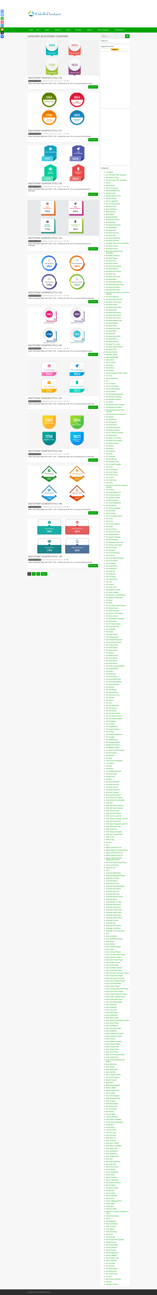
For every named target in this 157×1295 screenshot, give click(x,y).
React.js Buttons (111, 1169)
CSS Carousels (110, 456)
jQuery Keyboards (111, 1007)
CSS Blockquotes (111, 422)
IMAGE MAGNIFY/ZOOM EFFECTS (117, 850)
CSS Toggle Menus (112, 726)
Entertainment (110, 755)
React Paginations (111, 1154)
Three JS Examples (112, 1224)
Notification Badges (112, 1104)
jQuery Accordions (111, 936)
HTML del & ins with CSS (114, 816)
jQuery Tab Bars (111, 1072)
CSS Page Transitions (112, 626)
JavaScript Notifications (113, 904)
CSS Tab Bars (110, 697)
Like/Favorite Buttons (112, 1077)
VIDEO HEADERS (111, 1261)
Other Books (110, 1111)
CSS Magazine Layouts (113, 590)
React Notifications (112, 1151)
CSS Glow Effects (111, 529)
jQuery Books (110, 941)
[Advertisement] (96, 13)
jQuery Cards (110, 949)
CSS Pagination (110, 629)
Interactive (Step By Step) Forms (116, 862)
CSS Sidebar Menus (112, 669)
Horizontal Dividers (112, 787)
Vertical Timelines (111, 1255)
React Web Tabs (111, 1164)
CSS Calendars (110, 451)
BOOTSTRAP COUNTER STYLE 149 (45, 556)
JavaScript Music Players (114, 902)
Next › (44, 574)
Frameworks (110, 769)
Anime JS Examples (112, 188)
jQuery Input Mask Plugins (114, 1002)
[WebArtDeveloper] (44, 16)
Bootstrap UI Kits (111, 349)
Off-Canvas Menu (111, 1109)
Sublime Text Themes (112, 1216)
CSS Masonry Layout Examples (116, 595)
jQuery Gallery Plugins (113, 986)
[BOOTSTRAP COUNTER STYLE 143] (63, 431)
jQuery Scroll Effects (112, 1052)
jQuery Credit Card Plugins (114, 970)
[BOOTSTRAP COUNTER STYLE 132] (63, 218)
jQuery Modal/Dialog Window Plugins (117, 1020)
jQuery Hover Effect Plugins (114, 991)
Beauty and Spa (110, 212)
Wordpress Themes (112, 1284)
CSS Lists (109, 582)
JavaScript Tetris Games (113, 925)
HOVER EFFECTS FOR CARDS (115, 800)
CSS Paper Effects (112, 634)
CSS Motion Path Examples (114, 613)
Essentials (109, 758)
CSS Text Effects (111, 708)
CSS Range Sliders (112, 650)
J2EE (107, 870)
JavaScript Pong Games (113, 907)
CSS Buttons (110, 446)
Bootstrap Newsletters (113, 287)
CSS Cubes (109, 483)
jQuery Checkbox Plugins (113, 957)
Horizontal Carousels (112, 784)
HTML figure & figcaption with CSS (117, 824)
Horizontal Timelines (112, 792)
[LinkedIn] (2, 26)
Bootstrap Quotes (111, 310)
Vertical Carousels (111, 1247)
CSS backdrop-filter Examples (115, 405)
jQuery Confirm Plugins (113, 962)
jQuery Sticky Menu (112, 1069)
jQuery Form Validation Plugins (115, 981)
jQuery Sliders (110, 1067)
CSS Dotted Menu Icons (113, 492)
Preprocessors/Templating (114, 1122)
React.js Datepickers (112, 1172)
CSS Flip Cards (110, 511)
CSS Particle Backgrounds (114, 640)
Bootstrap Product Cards (113, 302)
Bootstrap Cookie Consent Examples (117, 243)
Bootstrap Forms (111, 261)
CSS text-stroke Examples (114, 719)
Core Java (109, 376)
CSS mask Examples (112, 592)
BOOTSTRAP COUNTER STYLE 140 (45, 345)
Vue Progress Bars (112, 1274)
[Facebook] (2, 11)
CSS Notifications (111, 621)
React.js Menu (110, 1175)
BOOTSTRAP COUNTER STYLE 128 (45, 183)
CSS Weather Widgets (113, 742)
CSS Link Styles (111, 576)
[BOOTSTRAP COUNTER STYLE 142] (63, 378)
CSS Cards (109, 454)
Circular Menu (110, 368)
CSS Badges (110, 417)
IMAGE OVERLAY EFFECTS (114, 853)
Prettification (110, 1125)
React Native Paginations (114, 1146)
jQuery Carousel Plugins (113, 952)
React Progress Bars (112, 1156)
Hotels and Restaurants (113, 795)
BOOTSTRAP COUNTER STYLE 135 (45, 292)
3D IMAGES (109, 172)
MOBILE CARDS (111, 1088)
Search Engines (110, 1193)
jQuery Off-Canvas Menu (113, 1028)
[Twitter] (2, 15)
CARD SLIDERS (111, 362)
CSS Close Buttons (112, 469)
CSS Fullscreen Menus (113, 524)
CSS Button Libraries (112, 443)
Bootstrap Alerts (111, 222)
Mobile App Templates (113, 1085)
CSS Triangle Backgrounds (114, 734)
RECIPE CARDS (111, 1185)
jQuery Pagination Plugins (114, 1036)
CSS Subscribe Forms (113, 695)
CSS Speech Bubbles (112, 684)
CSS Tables (109, 700)
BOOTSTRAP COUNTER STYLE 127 (45, 130)
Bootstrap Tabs (110, 333)
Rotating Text (110, 1190)
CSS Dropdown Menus (113, 497)
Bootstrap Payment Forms (114, 299)
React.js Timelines (111, 1177)
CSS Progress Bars (112, 645)
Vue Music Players (112, 1268)
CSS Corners (110, 477)
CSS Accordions (111, 391)
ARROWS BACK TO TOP (113, 196)
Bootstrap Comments (112, 241)
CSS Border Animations (113, 427)
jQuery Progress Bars (112, 1047)
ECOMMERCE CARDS (112, 747)
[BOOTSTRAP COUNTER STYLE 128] (63, 163)
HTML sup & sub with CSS (114, 834)
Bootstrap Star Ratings (113, 328)
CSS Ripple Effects (112, 655)
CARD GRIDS (110, 360)
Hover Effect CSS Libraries (114, 797)
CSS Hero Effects (111, 547)
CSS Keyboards (111, 574)
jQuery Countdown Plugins (114, 968)
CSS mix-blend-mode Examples (116, 605)
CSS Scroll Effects (111, 658)
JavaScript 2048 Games (113, 873)
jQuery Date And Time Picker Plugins (117, 973)
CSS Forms (109, 519)
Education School (111, 753)
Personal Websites (112, 1117)
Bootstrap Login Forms (113, 276)
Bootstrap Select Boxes (113, 318)
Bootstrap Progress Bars (114, 307)
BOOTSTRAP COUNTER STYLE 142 (45, 398)
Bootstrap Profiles (111, 305)
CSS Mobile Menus (112, 608)
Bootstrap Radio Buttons (113, 312)
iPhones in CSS (110, 868)
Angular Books (110, 185)
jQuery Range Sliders (112, 1049)
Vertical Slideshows (112, 1253)
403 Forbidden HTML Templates (116, 175)
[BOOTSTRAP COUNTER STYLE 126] (63, 57)
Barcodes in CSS (111, 206)
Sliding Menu (110, 1206)
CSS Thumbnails (111, 721)
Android (108, 183)
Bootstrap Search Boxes (113, 315)
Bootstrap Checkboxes (113, 238)
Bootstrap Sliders (111, 326)
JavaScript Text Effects (113, 928)
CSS (38, 30)
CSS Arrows (109, 402)
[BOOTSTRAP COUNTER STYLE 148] (63, 483)
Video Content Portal (112, 1258)
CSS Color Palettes (112, 472)
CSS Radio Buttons (112, 647)
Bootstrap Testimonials (113, 336)
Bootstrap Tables (111, 331)
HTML (68, 30)
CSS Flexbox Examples (113, 508)
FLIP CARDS (110, 763)
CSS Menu (109, 600)
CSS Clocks (109, 467)
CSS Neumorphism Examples (115, 619)
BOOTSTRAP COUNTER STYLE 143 (45, 451)
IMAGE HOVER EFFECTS (113, 847)
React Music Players (112, 1143)
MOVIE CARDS (110, 1093)
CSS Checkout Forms (112, 462)
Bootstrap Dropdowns (113, 255)
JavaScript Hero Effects (113, 889)
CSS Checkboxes (111, 459)
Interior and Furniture (112, 865)
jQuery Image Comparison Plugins (116, 994)
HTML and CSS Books (113, 811)
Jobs (107, 933)
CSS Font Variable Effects (114, 516)
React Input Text (111, 1138)
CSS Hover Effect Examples (114, 558)
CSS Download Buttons (113, 495)
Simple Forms (110, 1198)
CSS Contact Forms (112, 475)
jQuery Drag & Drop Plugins (114, 975)
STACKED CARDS (111, 1209)
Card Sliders (109, 365)
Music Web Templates (113, 1096)
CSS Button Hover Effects (114, 440)
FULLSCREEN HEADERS (113, 771)
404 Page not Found (112, 177)
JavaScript (58, 30)
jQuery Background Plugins (114, 939)
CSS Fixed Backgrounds (113, 503)
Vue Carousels (110, 1263)
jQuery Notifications (112, 1025)
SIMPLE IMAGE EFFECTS (114, 1201)
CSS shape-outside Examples (115, 666)
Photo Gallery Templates (113, 1119)
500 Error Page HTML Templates (116, 180)
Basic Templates (111, 209)
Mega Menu (109, 1082)
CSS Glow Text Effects (113, 532)
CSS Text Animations (112, 705)
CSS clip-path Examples (113, 464)
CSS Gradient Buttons (112, 534)
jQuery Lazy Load (111, 1010)
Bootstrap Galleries (112, 263)
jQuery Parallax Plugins (113, 1044)
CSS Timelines (110, 724)
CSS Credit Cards (111, 480)
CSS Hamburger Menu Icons (115, 542)
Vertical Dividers (111, 1250)
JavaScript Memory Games (114, 897)
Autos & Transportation (113, 204)
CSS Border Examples (113, 430)
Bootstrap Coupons (112, 248)
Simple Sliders (110, 1204)
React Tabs (109, 1159)
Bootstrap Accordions (112, 220)
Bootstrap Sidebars (112, 323)
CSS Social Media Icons (113, 679)
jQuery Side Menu (111, 1064)
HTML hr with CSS (111, 829)
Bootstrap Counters (34, 81)
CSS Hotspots (110, 555)
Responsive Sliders (112, 1188)
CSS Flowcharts (111, 513)
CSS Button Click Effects (113, 438)
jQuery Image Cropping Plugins (115, 997)
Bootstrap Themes (111, 339)
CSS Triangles (110, 737)
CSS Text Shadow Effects (114, 716)
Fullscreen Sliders (111, 774)
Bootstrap (78, 30)
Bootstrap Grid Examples (113, 266)
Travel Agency (110, 1229)
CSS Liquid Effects (112, 579)
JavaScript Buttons (112, 881)
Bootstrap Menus (111, 279)
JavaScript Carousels (112, 883)
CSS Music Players (112, 616)
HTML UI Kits (110, 837)
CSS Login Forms (111, 587)
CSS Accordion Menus (113, 389)
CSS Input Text (110, 571)
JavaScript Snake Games (113, 915)
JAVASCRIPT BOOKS (112, 878)
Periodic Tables (111, 1114)
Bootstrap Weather (112, 352)
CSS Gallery (109, 526)
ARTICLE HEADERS (112, 201)
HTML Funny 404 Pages (113, 826)
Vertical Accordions (112, 1245)
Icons (107, 845)
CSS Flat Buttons (111, 505)
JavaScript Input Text (112, 891)
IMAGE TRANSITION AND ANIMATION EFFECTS (114, 859)
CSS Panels (109, 632)
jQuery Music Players (112, 1023)
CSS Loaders (110, 584)
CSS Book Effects (111, 425)
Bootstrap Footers (111, 258)
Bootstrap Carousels (112, 233)
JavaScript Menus (111, 899)
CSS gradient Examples (113, 537)
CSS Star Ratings (111, 690)
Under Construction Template (115, 1239)
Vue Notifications (111, 1271)
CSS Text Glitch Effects (113, 713)
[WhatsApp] (2, 18)
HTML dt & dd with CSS (113, 821)
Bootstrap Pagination (112, 297)
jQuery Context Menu (112, 965)
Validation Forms (111, 1242)
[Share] (2, 36)
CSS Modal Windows (112, 611)
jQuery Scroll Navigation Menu (115, 1054)
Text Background (111, 1221)
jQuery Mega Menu (112, 1015)
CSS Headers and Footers (114, 545)
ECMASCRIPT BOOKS (113, 745)
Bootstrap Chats (111, 235)
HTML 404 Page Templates (114, 805)
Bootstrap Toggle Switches (114, 347)
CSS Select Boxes (111, 663)
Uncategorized (110, 1237)
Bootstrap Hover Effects (113, 271)
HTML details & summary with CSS (117, 819)
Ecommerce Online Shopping (115, 750)
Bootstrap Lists (111, 274)
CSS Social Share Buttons (114, 682)
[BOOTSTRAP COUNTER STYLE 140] (63, 325)
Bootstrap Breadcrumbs (113, 225)
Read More (93, 87)
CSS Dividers (110, 490)
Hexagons (109, 779)
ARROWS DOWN (111, 198)
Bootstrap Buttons (111, 227)
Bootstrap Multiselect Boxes (115, 284)
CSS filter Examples (112, 500)
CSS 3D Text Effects (112, 386)
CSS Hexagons (110, 550)
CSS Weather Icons (112, 740)
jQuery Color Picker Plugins (114, 960)
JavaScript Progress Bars (114, 910)
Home (31, 30)
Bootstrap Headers (112, 269)
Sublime (89, 30)
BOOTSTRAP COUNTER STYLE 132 (45, 238)
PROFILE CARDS (111, 1130)
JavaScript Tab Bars (112, 920)
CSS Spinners (110, 687)
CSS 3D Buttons (111, 383)
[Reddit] (2, 29)
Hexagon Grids (110, 776)
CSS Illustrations (111, 563)
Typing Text (109, 1234)
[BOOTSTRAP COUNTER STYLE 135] (63, 272)
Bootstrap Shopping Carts (114, 320)
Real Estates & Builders (113, 1182)
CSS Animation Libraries (113, 399)
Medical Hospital (111, 1080)
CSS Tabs (109, 703)
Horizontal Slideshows (113, 790)
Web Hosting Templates (113, 1279)
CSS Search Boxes (112, 661)
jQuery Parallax (110, 1039)
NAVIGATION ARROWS (113, 1098)
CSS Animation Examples (114, 397)
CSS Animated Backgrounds (114, 394)
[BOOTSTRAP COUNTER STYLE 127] (63, 110)
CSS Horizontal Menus (113, 553)
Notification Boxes (111, 1106)
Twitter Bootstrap (111, 1232)
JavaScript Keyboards (113, 894)
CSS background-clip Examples (116, 414)
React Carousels (111, 1135)
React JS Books (111, 1140)
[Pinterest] (2, 22)
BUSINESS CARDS (111, 355)
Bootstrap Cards (111, 230)
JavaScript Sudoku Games (114, 918)
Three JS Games (111, 1226)
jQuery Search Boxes (112, 1057)
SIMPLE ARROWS (111, 1196)
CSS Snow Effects (111, 676)
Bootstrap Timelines (112, 341)
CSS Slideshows (111, 674)
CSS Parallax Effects (112, 637)
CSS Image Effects (112, 566)
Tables (108, 1218)
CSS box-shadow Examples (114, 433)
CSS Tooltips (110, 732)
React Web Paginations (113, 1161)
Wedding (108, 1282)
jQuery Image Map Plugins (114, 999)
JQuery (47, 30)
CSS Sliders (109, 671)
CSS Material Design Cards (114, 597)
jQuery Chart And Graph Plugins (115, 954)
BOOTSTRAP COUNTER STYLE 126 (45, 78)
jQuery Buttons (110, 944)
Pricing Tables (110, 1127)
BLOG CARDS (110, 214)
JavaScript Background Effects (115, 875)
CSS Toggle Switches (112, 729)
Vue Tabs (109, 1276)
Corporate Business (112, 378)
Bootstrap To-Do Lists (113, 344)
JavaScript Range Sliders (114, 912)
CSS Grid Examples (112, 540)
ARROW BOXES (111, 193)
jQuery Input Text (111, 1004)
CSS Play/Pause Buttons (114, 642)
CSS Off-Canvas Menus (113, 624)
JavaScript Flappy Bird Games (115, 886)
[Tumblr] (2, 33)
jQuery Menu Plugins (112, 1018)
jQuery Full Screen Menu (113, 983)
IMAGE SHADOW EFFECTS (114, 855)
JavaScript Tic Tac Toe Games (115, 931)
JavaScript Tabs (111, 923)
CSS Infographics (111, 569)
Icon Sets (109, 842)
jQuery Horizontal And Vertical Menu (117, 989)
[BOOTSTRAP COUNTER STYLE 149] (63, 536)
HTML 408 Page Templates (114, 808)
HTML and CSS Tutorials (113, 813)
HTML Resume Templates (114, 832)
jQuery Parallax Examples (114, 1041)
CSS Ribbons (110, 653)
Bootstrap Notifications (113, 290)
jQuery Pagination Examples (114, 1033)
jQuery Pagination (111, 1031)
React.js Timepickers (112, 1180)
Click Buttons (110, 370)
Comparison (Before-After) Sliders (117, 373)
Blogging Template (112, 217)
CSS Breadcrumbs (111, 435)
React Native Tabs (111, 1148)
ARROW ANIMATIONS (113, 191)
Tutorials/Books (119, 30)
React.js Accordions (112, 1167)
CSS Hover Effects (112, 561)
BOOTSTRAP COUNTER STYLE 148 (45, 503)
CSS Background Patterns (114, 407)
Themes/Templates (103, 30)
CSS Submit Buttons (112, 692)
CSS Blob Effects (111, 419)
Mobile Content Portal (113, 1090)
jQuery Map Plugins (112, 1012)
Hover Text (109, 803)
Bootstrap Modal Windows (114, 282)
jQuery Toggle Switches (113, 1075)
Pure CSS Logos (111, 1132)
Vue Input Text (110, 1266)
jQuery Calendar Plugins (113, 947)
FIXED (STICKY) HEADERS (114, 761)
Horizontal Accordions (113, 782)
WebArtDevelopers (48, 81)
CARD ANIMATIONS (112, 357)
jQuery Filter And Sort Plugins (115, 978)
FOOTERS (109, 766)
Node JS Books (111, 1101)
